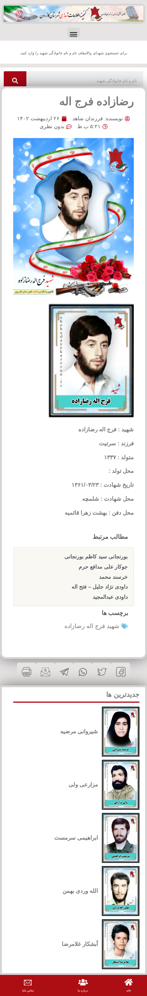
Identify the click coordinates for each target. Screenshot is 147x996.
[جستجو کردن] (15, 80)
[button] (73, 34)
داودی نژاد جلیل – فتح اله (100, 587)
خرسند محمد (113, 577)
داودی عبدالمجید (110, 597)
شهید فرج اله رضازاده (91, 626)
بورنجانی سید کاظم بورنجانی (96, 556)
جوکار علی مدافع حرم (103, 567)
